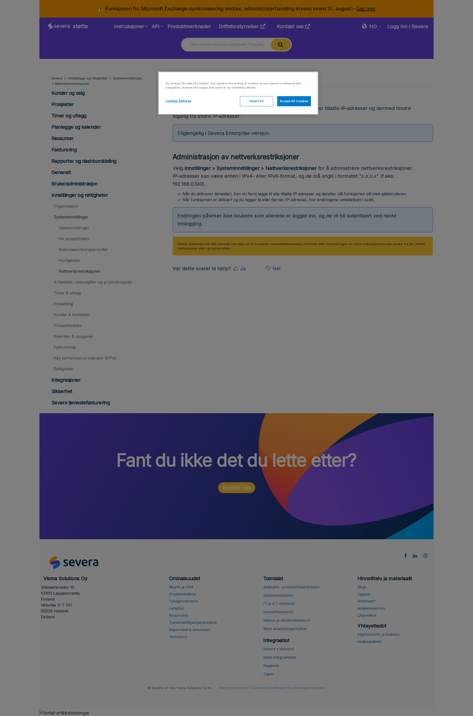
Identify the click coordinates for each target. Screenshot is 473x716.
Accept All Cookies (294, 101)
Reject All (257, 101)
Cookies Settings (178, 101)
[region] (238, 93)
